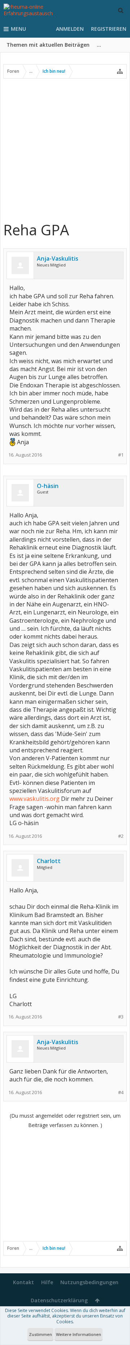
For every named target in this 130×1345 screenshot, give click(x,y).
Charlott (49, 861)
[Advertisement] (65, 149)
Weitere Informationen (78, 1334)
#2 (121, 836)
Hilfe (47, 1282)
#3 (121, 1017)
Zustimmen (40, 1334)
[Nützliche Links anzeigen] (119, 71)
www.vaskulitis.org (34, 799)
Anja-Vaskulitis (57, 258)
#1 (121, 455)
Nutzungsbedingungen (89, 1282)
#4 (121, 1092)
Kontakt (23, 1282)
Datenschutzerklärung (59, 1300)
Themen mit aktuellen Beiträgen (48, 44)
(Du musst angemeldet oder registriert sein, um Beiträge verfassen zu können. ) (65, 1120)
